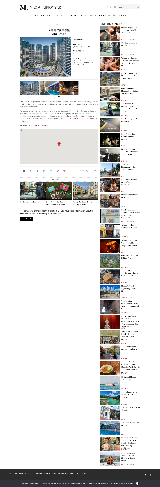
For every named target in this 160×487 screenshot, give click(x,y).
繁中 (114, 7)
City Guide (121, 15)
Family (121, 176)
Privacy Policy (43, 473)
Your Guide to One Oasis (38, 125)
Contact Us (80, 473)
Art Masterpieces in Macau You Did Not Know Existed (130, 75)
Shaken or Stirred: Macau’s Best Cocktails (129, 182)
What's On (39, 15)
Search (138, 7)
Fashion (121, 161)
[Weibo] (64, 170)
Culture (73, 15)
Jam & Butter (77, 118)
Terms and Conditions (62, 473)
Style (83, 15)
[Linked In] (44, 170)
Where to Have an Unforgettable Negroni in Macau (129, 243)
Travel (92, 15)
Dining (50, 15)
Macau (121, 404)
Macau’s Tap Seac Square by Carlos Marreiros (129, 288)
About (10, 473)
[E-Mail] (24, 170)
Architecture (121, 298)
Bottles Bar (93, 118)
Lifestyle (61, 15)
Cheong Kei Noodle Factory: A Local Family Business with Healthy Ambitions (130, 443)
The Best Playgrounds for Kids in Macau (128, 167)
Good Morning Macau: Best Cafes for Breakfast (129, 91)
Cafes (121, 419)
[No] (157, 483)
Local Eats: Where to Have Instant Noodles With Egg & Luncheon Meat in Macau (130, 367)
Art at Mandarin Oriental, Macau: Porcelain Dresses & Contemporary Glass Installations (130, 321)
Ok (138, 483)
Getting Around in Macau (31, 202)
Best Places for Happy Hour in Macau (128, 136)
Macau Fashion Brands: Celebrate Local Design (129, 151)
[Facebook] (31, 170)
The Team (19, 473)
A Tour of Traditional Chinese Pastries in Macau (130, 273)
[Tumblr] (37, 170)
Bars (121, 70)
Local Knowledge (54, 199)
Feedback (26, 218)
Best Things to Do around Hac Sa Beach (129, 394)
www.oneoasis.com (80, 56)
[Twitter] (51, 170)
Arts (121, 85)
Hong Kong (104, 15)
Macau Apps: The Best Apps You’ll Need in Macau (129, 30)
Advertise (30, 473)
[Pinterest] (58, 170)
